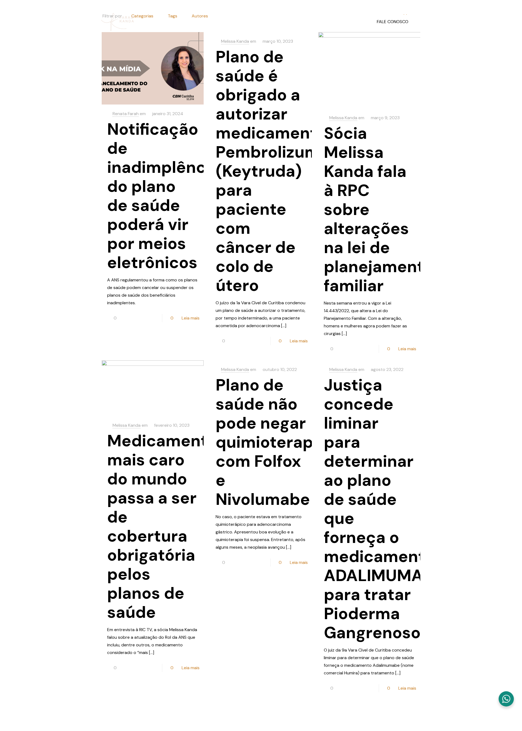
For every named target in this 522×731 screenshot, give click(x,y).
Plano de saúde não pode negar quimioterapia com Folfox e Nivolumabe (271, 442)
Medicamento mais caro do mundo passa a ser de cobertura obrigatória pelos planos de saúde (162, 526)
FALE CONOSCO (392, 21)
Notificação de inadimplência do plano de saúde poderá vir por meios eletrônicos (163, 195)
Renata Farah (126, 113)
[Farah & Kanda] (117, 22)
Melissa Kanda (343, 118)
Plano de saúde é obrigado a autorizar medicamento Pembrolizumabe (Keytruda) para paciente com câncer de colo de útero (283, 171)
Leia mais (191, 318)
